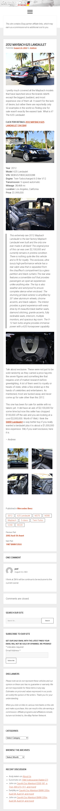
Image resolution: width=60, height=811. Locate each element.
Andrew (33, 48)
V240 (10, 525)
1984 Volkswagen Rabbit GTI (35, 780)
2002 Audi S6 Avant (15, 535)
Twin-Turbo (37, 520)
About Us (27, 776)
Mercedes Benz (24, 508)
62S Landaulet (23, 515)
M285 (47, 515)
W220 (20, 525)
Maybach (12, 520)
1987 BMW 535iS (14, 544)
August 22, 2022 (20, 48)
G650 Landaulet (14, 422)
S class (24, 520)
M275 (37, 515)
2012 (10, 515)
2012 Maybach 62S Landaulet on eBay (25, 123)
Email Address (13, 650)
